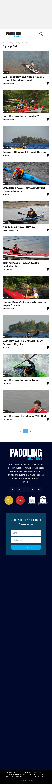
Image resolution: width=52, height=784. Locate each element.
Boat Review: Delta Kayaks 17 (21, 116)
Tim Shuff (6, 155)
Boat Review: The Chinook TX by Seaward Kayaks (23, 342)
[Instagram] (19, 489)
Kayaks (5, 72)
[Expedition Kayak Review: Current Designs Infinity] (26, 173)
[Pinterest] (25, 489)
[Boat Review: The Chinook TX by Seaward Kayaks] (26, 326)
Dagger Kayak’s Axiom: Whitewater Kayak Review (24, 303)
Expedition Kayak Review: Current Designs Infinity (24, 189)
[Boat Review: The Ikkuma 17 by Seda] (26, 401)
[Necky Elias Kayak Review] (26, 212)
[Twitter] (32, 489)
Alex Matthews (7, 269)
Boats (5, 183)
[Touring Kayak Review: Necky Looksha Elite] (26, 248)
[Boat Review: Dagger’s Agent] (26, 365)
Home (5, 42)
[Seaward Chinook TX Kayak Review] (26, 137)
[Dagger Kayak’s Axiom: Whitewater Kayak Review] (26, 287)
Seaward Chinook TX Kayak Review (24, 152)
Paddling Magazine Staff (11, 230)
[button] (41, 34)
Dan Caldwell (7, 383)
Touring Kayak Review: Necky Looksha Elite (21, 264)
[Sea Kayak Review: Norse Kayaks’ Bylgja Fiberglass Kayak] (26, 62)
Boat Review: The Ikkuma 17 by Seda (25, 416)
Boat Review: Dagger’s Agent (21, 380)
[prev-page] (15, 431)
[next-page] (36, 431)
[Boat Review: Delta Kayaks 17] (26, 101)
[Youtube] (39, 489)
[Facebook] (12, 489)
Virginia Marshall (8, 83)
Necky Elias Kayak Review (19, 227)
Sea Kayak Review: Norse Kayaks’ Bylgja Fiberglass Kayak (24, 78)
